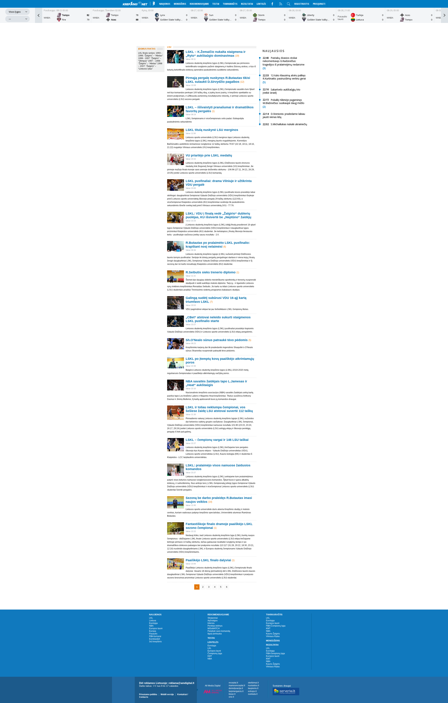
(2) (264, 106)
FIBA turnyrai (155, 636)
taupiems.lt (253, 688)
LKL (151, 618)
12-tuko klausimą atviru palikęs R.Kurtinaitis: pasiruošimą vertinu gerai (284, 77)
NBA (151, 626)
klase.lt (232, 694)
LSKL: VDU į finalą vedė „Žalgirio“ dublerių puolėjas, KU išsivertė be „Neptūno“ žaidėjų (218, 215)
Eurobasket (154, 639)
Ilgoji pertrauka (215, 633)
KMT (210, 656)
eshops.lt (252, 691)
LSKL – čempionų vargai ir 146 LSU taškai (217, 440)
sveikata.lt (252, 694)
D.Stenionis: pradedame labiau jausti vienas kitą (284, 115)
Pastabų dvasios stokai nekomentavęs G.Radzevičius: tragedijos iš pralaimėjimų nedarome (283, 61)
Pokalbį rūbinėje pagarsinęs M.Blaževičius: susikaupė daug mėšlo (283, 101)
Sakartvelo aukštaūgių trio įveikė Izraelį (281, 91)
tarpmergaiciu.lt (236, 691)
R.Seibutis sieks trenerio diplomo (211, 272)
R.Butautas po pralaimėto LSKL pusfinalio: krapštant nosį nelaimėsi (218, 244)
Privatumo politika (148, 694)
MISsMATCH (214, 628)
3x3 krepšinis (155, 641)
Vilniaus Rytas (273, 636)
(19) (237, 55)
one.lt (231, 697)
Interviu (211, 623)
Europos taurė (156, 628)
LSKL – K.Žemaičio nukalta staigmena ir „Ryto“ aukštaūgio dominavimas (216, 53)
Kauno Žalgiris (273, 633)
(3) (264, 68)
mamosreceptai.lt (237, 685)
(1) (213, 111)
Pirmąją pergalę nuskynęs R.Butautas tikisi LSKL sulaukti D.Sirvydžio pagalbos (218, 79)
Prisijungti (319, 3)
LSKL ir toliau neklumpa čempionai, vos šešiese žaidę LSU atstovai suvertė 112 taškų (219, 409)
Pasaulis (153, 633)
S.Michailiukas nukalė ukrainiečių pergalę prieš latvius (285, 126)
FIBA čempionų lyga (275, 653)
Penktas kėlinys (215, 626)
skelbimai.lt (253, 682)
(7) (211, 301)
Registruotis (301, 3)
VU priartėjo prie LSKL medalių (209, 155)
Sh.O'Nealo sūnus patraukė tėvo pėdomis (217, 340)
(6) (224, 246)
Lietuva (152, 620)
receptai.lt (233, 682)
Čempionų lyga (215, 653)
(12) (242, 82)
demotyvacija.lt (236, 688)
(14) (210, 502)
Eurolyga (153, 623)
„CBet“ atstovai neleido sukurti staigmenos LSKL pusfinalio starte (218, 319)
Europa (152, 631)
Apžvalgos (213, 620)
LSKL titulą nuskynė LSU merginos (212, 130)
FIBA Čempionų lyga (275, 626)
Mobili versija (167, 694)
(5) (249, 340)
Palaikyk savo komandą (219, 631)
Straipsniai (213, 618)
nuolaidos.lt (253, 685)
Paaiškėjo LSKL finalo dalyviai (208, 560)
